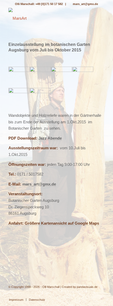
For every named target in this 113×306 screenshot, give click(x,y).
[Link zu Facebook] (101, 294)
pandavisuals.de (87, 286)
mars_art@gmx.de (85, 4)
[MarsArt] (46, 18)
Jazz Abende (50, 138)
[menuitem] (16, 299)
